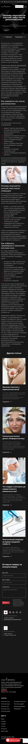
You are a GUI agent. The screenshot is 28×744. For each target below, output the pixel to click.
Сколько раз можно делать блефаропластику (13, 437)
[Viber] (9, 1)
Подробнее (6, 402)
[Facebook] (13, 1)
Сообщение (5, 587)
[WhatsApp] (7, 1)
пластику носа (13, 325)
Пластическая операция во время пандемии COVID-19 (13, 541)
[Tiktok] (15, 1)
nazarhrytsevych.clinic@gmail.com (12, 619)
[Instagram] (5, 1)
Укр (2, 1)
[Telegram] (11, 1)
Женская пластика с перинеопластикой (11, 388)
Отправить (6, 602)
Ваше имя (5, 572)
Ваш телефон (6, 580)
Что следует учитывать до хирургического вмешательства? (14, 488)
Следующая (8, 37)
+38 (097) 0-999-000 (21, 2)
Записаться (19, 6)
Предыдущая (19, 37)
